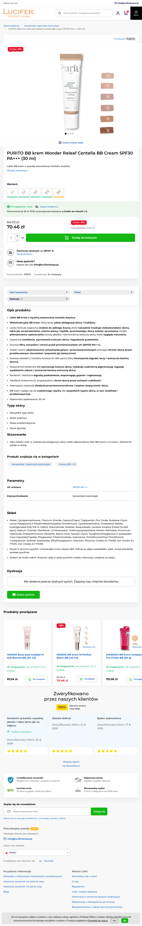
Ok (124, 920)
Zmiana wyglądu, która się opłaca (34, 791)
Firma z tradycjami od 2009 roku (101, 791)
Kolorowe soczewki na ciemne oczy (23, 881)
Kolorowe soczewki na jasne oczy (22, 886)
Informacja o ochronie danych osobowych (96, 896)
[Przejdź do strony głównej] (19, 13)
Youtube (48, 860)
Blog (6, 891)
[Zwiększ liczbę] (17, 236)
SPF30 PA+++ (80, 487)
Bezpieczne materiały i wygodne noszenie (38, 780)
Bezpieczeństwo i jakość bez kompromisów (97, 907)
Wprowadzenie (11, 25)
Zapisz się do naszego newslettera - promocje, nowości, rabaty (34, 818)
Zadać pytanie (25, 594)
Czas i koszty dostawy (84, 891)
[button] (136, 13)
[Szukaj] (60, 13)
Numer (11, 238)
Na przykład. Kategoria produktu (82, 13)
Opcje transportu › (49, 206)
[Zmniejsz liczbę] (17, 240)
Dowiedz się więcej (98, 920)
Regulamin (78, 886)
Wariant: (12, 184)
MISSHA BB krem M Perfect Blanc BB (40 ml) (74, 656)
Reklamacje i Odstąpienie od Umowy (93, 902)
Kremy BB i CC (67, 464)
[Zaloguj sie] (118, 13)
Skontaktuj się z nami (84, 876)
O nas (75, 881)
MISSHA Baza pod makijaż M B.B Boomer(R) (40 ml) (25, 656)
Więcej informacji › (18, 170)
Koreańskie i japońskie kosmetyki (41, 25)
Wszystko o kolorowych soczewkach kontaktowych (32, 876)
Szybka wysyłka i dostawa (97, 780)
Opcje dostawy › (25, 254)
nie (114, 920)
